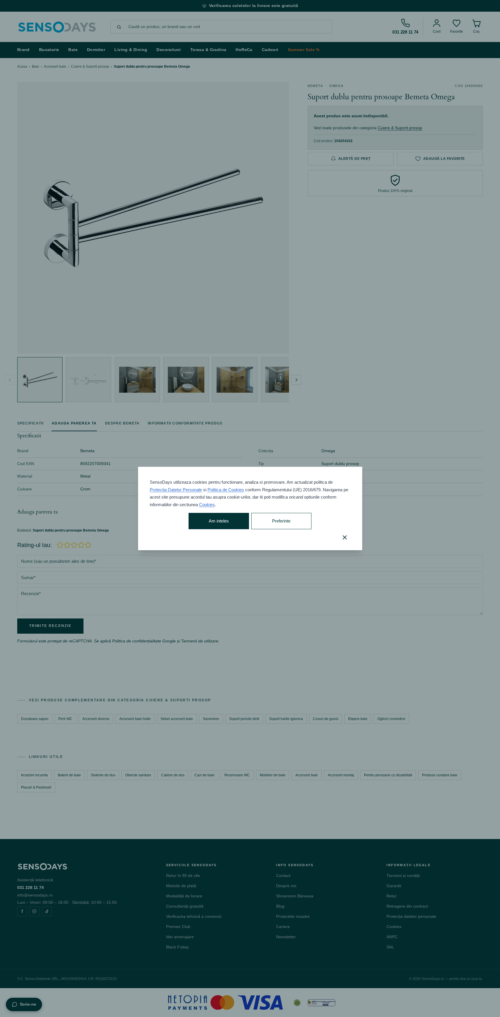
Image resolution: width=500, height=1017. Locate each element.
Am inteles (219, 520)
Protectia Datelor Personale (176, 489)
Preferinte (281, 520)
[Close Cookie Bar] (344, 537)
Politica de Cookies (226, 489)
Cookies (207, 504)
